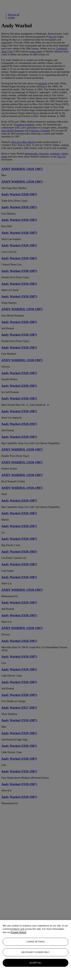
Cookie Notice (18, 932)
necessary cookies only (35, 952)
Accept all (35, 963)
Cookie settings (35, 942)
